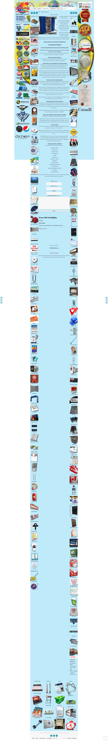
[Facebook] (1, 298)
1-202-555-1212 (73, 666)
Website (54, 190)
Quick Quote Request (54, 195)
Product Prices (43, 738)
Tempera (69, 738)
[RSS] (1, 303)
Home (33, 738)
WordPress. (74, 738)
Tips (54, 738)
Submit (54, 210)
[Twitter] (1, 300)
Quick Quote (49, 738)
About (37, 738)
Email (54, 186)
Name (54, 181)
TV (56, 738)
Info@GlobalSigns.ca (54, 248)
